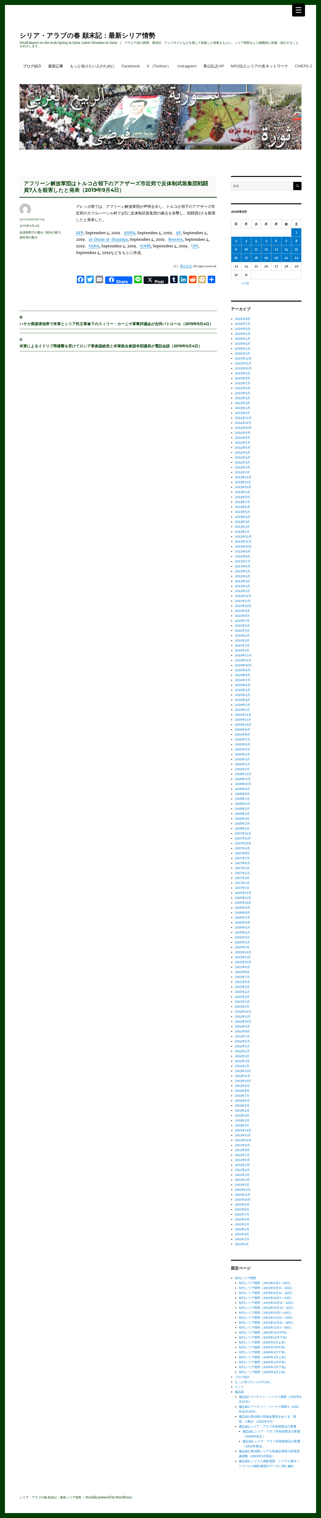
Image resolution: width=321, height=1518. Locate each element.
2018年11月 (243, 779)
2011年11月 (242, 1195)
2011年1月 (242, 1244)
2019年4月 (242, 754)
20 (276, 258)
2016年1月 (242, 947)
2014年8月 (242, 1031)
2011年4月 (242, 1229)
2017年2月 (242, 883)
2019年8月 (242, 734)
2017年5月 (242, 868)
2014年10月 (243, 1021)
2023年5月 (242, 512)
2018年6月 (242, 804)
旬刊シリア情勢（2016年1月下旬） (263, 1352)
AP (178, 232)
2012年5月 (242, 1165)
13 (276, 249)
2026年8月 (243, 319)
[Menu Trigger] (298, 10)
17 (246, 258)
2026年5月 (243, 334)
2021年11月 (243, 601)
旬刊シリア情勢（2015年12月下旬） (264, 1337)
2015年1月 (242, 1007)
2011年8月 (242, 1209)
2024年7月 (242, 443)
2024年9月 (243, 433)
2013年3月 (242, 1115)
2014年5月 (242, 1046)
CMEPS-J (303, 66)
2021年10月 (243, 606)
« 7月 (245, 283)
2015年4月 (242, 992)
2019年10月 (243, 725)
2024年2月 (242, 467)
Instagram (187, 66)
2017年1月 (242, 888)
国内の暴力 (53, 232)
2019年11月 (243, 720)
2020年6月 (243, 685)
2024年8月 (242, 438)
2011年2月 (242, 1239)
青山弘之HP (213, 66)
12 (266, 249)
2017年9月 (242, 848)
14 (286, 249)
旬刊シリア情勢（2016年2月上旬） (263, 1357)
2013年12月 (243, 1071)
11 (256, 249)
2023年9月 (242, 492)
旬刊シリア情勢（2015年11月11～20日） (267, 1318)
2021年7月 (242, 621)
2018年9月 (242, 789)
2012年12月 (243, 1130)
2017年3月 (242, 878)
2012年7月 (242, 1155)
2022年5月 (242, 571)
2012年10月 (243, 1140)
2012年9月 (242, 1145)
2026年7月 (243, 324)
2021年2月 (242, 645)
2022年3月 (242, 581)
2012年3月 (242, 1175)
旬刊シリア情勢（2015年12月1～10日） (266, 1328)
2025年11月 (243, 363)
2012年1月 (242, 1185)
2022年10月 (243, 546)
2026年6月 (243, 329)
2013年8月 (242, 1091)
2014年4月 (242, 1051)
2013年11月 (243, 1076)
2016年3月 (242, 937)
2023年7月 (242, 502)
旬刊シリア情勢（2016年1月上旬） (263, 1342)
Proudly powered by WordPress (109, 1497)
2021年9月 (242, 611)
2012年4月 (242, 1170)
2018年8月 (242, 794)
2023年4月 (242, 517)
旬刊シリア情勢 (245, 1278)
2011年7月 (242, 1214)
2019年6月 (242, 744)
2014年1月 (242, 1066)
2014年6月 (242, 1041)
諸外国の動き (29, 237)
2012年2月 (242, 1180)
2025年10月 (243, 368)
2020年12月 (243, 655)
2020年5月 (242, 690)
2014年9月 (242, 1026)
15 (296, 249)
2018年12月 (243, 774)
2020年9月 (243, 670)
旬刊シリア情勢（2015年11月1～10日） (266, 1313)
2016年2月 (242, 942)
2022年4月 (242, 576)
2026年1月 (242, 354)
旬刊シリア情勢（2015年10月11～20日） (267, 1303)
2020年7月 (242, 680)
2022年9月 (243, 551)
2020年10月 (243, 665)
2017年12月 (243, 833)
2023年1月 (242, 532)
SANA (94, 246)
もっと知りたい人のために (92, 66)
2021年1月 (242, 650)
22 (296, 258)
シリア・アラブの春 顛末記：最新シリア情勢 (87, 35)
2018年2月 (242, 824)
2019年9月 (242, 730)
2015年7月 (242, 977)
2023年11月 (243, 482)
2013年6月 (242, 1101)
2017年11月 (243, 838)
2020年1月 (242, 710)
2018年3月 (242, 819)
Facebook (130, 66)
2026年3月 (242, 344)
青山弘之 (186, 266)
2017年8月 (242, 853)
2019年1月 (242, 769)
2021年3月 (242, 640)
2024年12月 (243, 418)
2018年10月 (243, 784)
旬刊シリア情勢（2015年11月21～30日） (267, 1323)
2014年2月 (242, 1061)
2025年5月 (242, 393)
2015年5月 (242, 987)
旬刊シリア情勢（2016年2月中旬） (263, 1362)
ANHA (129, 232)
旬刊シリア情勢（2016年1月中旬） (263, 1347)
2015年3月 (242, 997)
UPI (194, 246)
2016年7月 (242, 918)
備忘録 (239, 1392)
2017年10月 (243, 843)
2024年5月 (242, 452)
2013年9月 (242, 1086)
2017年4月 (242, 873)
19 (266, 258)
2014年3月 (242, 1056)
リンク (239, 1387)
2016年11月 (243, 898)
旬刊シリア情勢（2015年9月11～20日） (266, 1288)
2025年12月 (243, 358)
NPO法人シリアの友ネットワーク (259, 66)
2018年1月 (242, 829)
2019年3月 (242, 759)
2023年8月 (242, 497)
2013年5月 (242, 1106)
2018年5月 (242, 809)
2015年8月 (242, 972)
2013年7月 (242, 1096)
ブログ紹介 (32, 66)
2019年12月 (243, 715)
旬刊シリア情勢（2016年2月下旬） (263, 1367)
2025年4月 (242, 398)
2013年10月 (243, 1081)
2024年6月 (243, 448)
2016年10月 (243, 903)
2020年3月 (242, 700)
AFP (79, 232)
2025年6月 (243, 388)
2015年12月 (243, 952)
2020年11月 (243, 660)
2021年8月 (242, 616)
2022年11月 (243, 542)
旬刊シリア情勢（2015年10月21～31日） (267, 1308)
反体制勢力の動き (32, 232)
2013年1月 (242, 1125)
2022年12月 (243, 537)
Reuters (175, 239)
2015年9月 (242, 967)
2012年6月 (242, 1160)
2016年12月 (243, 893)
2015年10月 (243, 962)
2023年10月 (243, 487)
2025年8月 (242, 378)
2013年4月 (242, 1111)
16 (236, 258)
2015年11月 (243, 957)
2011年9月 (242, 1205)
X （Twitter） (159, 66)
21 (286, 258)
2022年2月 (242, 586)
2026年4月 (243, 339)
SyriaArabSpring (32, 219)
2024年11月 (243, 423)
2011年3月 (242, 1234)
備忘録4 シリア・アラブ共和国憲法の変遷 (267, 1426)
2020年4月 (242, 695)
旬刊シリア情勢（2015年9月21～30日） (266, 1293)
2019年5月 (242, 749)
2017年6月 (242, 863)
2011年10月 (243, 1200)
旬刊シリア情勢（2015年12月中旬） (264, 1332)
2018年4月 (242, 814)
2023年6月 (242, 507)
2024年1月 (242, 472)
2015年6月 (242, 982)
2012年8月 (242, 1150)
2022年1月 (242, 591)
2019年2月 (242, 764)
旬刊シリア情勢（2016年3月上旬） (263, 1372)
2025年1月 (242, 413)
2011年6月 (242, 1219)
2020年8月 (242, 675)
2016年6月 (242, 923)
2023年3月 (242, 522)
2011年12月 (243, 1190)
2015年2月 (242, 1002)
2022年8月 (242, 556)
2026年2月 (243, 349)
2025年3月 (242, 403)
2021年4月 (242, 636)
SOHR (145, 246)
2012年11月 (243, 1135)
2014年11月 (243, 1017)
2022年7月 (242, 561)
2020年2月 (242, 705)
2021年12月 (243, 596)
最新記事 (55, 66)
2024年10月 (243, 428)
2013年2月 (242, 1120)
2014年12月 (243, 1012)
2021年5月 (242, 631)
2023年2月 (242, 527)
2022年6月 (243, 566)
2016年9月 (242, 908)
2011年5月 (242, 1224)
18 (256, 258)
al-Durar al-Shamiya (108, 239)
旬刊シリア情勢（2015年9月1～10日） (265, 1283)
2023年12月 (243, 477)
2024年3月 (242, 462)
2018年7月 (242, 799)
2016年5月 (242, 927)
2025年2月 (242, 408)
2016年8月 (242, 913)
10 (246, 249)
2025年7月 (242, 383)
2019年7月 (242, 739)
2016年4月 (242, 932)
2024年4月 (242, 457)
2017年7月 (242, 858)
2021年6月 (242, 626)
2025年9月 (243, 373)
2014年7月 (242, 1036)
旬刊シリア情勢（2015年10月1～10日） (266, 1298)
